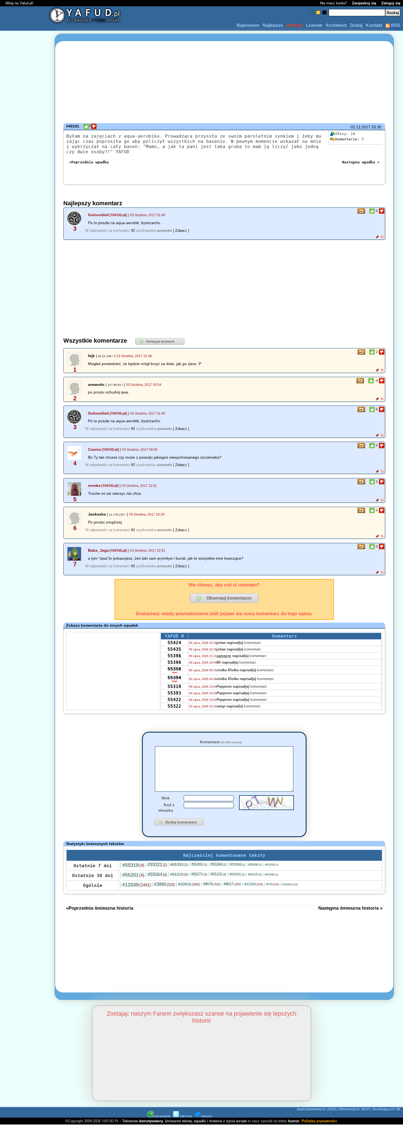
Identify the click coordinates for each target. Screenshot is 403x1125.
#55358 (271, 864)
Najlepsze (273, 25)
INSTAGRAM (162, 1116)
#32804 (290, 884)
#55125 (255, 874)
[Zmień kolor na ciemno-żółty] (318, 12)
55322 (174, 706)
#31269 (253, 884)
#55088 (271, 874)
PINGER (206, 1116)
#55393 (179, 864)
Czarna (94, 449)
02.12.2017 (360, 127)
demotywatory (151, 1121)
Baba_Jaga (98, 550)
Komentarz (221, 742)
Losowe (314, 25)
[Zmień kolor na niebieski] (312, 12)
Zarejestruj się (364, 3)
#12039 (136, 884)
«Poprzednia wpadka (89, 162)
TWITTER (186, 1116)
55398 (174, 655)
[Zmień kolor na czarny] (324, 12)
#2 (133, 231)
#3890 (164, 884)
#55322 (157, 864)
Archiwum (336, 25)
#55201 (133, 875)
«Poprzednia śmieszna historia (99, 908)
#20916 (189, 884)
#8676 (211, 884)
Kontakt (374, 25)
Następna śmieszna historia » (350, 908)
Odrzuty (294, 25)
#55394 (218, 864)
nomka (94, 485)
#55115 (218, 874)
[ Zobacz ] (181, 231)
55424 (174, 642)
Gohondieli (98, 215)
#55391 (199, 864)
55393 (174, 693)
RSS (395, 25)
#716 (272, 884)
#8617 (232, 884)
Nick (165, 798)
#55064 (157, 874)
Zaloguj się (390, 3)
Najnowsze (248, 25)
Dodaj (356, 25)
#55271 (199, 874)
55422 (174, 699)
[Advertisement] (24, 563)
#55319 (133, 865)
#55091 (237, 874)
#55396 (255, 864)
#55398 (237, 864)
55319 (174, 686)
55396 (174, 662)
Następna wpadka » (360, 162)
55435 (174, 649)
